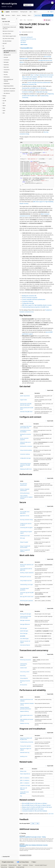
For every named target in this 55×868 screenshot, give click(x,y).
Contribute (25, 865)
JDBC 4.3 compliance (24, 777)
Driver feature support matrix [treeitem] (9, 36)
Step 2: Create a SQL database (29, 77)
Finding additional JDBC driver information (33, 809)
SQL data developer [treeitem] (7, 41)
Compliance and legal (25, 785)
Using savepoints (24, 678)
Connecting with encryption (26, 527)
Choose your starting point (27, 37)
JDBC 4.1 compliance (24, 783)
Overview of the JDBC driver (26, 411)
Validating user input (25, 535)
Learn (21, 20)
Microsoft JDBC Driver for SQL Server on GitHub (34, 803)
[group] (37, 165)
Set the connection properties (29, 297)
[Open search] (48, 12)
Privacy (30, 865)
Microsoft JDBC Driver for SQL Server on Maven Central (36, 805)
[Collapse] (16, 19)
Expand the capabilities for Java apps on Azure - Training (33, 837)
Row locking (22, 675)
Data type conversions (25, 620)
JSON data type (23, 628)
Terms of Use (4, 867)
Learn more (50, 813)
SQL (25, 20)
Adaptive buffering (24, 711)
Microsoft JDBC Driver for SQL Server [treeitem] (9, 51)
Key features (23, 40)
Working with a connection (26, 446)
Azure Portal (38, 15)
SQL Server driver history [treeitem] (8, 38)
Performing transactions (25, 659)
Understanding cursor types (26, 584)
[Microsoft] (2, 12)
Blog (19, 865)
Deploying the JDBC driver (26, 469)
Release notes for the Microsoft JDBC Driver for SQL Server (37, 807)
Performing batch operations (26, 600)
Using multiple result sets (26, 580)
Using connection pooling (26, 450)
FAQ (21, 796)
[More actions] (53, 20)
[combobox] (9, 21)
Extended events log (24, 752)
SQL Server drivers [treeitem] (7, 33)
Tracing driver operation (25, 746)
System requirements (25, 395)
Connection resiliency (27, 92)
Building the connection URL (29, 84)
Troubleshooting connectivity (26, 742)
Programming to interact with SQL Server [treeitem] (9, 27)
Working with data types (25, 613)
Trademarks (11, 867)
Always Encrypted (24, 542)
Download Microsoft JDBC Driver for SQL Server (34, 88)
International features (25, 645)
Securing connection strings (26, 519)
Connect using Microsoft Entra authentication (39, 82)
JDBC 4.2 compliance (24, 780)
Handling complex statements (27, 572)
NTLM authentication (25, 493)
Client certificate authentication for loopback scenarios (26, 497)
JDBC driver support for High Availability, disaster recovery (37, 305)
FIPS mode (22, 538)
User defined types (24, 638)
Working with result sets (25, 576)
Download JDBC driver (27, 48)
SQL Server (29, 20)
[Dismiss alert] (52, 3)
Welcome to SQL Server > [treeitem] (8, 31)
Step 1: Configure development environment (42, 75)
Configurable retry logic (41, 92)
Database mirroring (24, 723)
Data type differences (25, 624)
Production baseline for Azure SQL (28, 39)
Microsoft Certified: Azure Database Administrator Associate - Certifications (34, 845)
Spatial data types (24, 630)
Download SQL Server (48, 15)
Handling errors (23, 756)
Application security (24, 515)
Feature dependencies (25, 773)
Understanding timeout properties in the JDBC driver (35, 307)
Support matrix (23, 399)
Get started (23, 42)
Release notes (23, 771)
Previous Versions (13, 865)
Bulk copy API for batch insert (26, 596)
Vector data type (23, 633)
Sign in (51, 11)
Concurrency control (24, 671)
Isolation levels (23, 667)
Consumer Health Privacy (40, 865)
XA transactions (23, 684)
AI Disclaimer (4, 865)
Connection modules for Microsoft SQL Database (34, 811)
